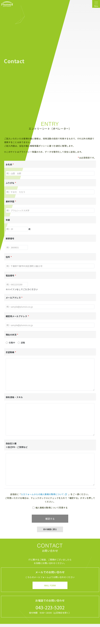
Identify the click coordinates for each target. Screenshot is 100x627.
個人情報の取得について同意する (51, 507)
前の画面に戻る (50, 529)
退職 (22, 342)
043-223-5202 (50, 607)
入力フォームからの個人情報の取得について (42, 494)
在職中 (11, 342)
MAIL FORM (50, 585)
